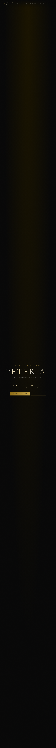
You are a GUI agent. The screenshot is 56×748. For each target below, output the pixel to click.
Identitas (25, 3)
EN (48, 3)
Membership (33, 3)
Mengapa (16, 3)
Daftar (42, 3)
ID (45, 3)
